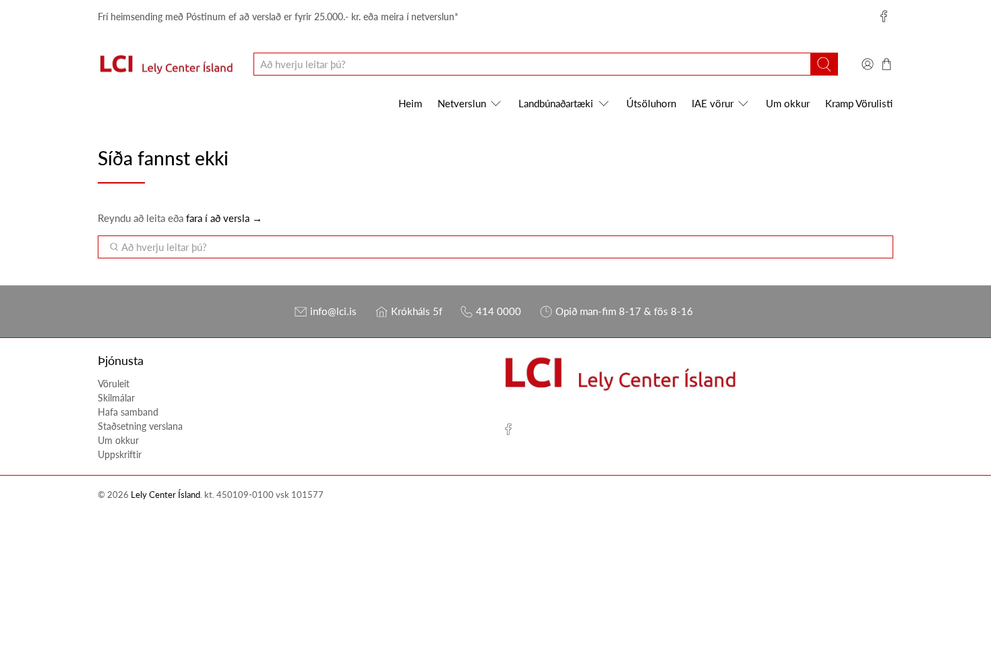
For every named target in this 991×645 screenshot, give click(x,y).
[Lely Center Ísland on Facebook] (884, 16)
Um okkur (788, 103)
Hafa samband (128, 412)
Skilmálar (116, 397)
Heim (410, 103)
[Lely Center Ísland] (165, 65)
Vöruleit (113, 383)
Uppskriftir (120, 454)
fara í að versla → (224, 218)
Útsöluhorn (651, 103)
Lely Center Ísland (165, 495)
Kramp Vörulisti (859, 103)
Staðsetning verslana (140, 426)
